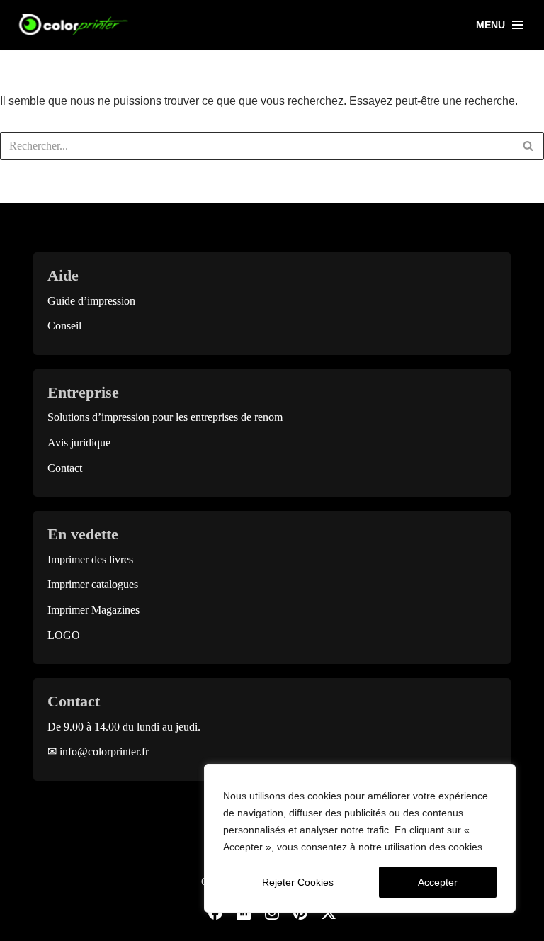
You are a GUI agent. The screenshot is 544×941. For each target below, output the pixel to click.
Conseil (64, 326)
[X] (329, 913)
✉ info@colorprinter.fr (98, 751)
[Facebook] (215, 913)
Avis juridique (78, 442)
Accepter (438, 882)
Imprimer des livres (90, 559)
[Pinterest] (300, 913)
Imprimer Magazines (93, 610)
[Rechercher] (528, 146)
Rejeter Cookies (298, 882)
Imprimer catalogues (92, 584)
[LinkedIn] (244, 913)
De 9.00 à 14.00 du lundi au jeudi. (123, 727)
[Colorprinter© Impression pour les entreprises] (74, 24)
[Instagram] (272, 913)
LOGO (63, 635)
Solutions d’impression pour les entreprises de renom (165, 417)
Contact (64, 468)
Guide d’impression (91, 301)
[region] (360, 838)
